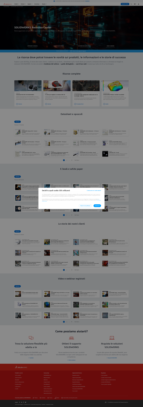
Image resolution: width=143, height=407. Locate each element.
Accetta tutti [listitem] (97, 205)
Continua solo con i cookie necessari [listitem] (94, 190)
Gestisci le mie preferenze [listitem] (85, 205)
